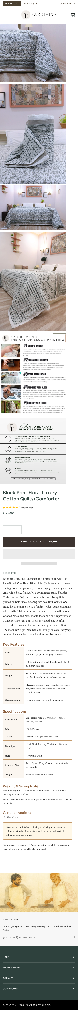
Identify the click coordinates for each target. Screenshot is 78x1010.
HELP (6, 957)
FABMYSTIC (31, 3)
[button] (39, 554)
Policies (8, 978)
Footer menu (11, 967)
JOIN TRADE (67, 3)
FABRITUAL (12, 3)
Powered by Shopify (38, 1005)
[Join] (72, 937)
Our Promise (11, 988)
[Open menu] (8, 15)
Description (11, 573)
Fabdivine (11, 1005)
